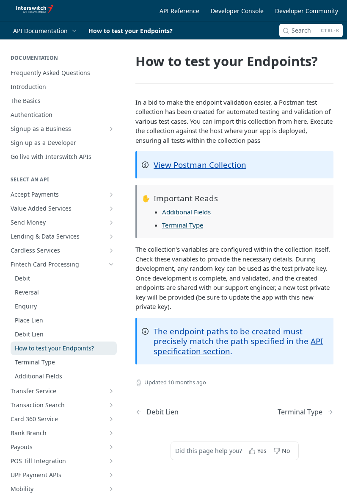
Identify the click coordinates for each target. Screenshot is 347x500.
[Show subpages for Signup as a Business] (111, 128)
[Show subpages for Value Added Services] (111, 208)
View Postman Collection (200, 164)
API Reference (179, 11)
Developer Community (306, 11)
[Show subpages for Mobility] (111, 489)
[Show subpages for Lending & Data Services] (111, 236)
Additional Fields (186, 212)
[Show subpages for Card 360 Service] (111, 419)
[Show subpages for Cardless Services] (111, 250)
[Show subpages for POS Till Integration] (111, 461)
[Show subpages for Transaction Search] (111, 405)
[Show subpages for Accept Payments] (111, 194)
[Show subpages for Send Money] (111, 222)
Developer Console (237, 11)
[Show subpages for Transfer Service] (111, 391)
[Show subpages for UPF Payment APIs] (111, 475)
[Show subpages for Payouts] (111, 447)
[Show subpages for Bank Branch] (111, 433)
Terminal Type (182, 225)
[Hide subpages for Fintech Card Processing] (111, 264)
